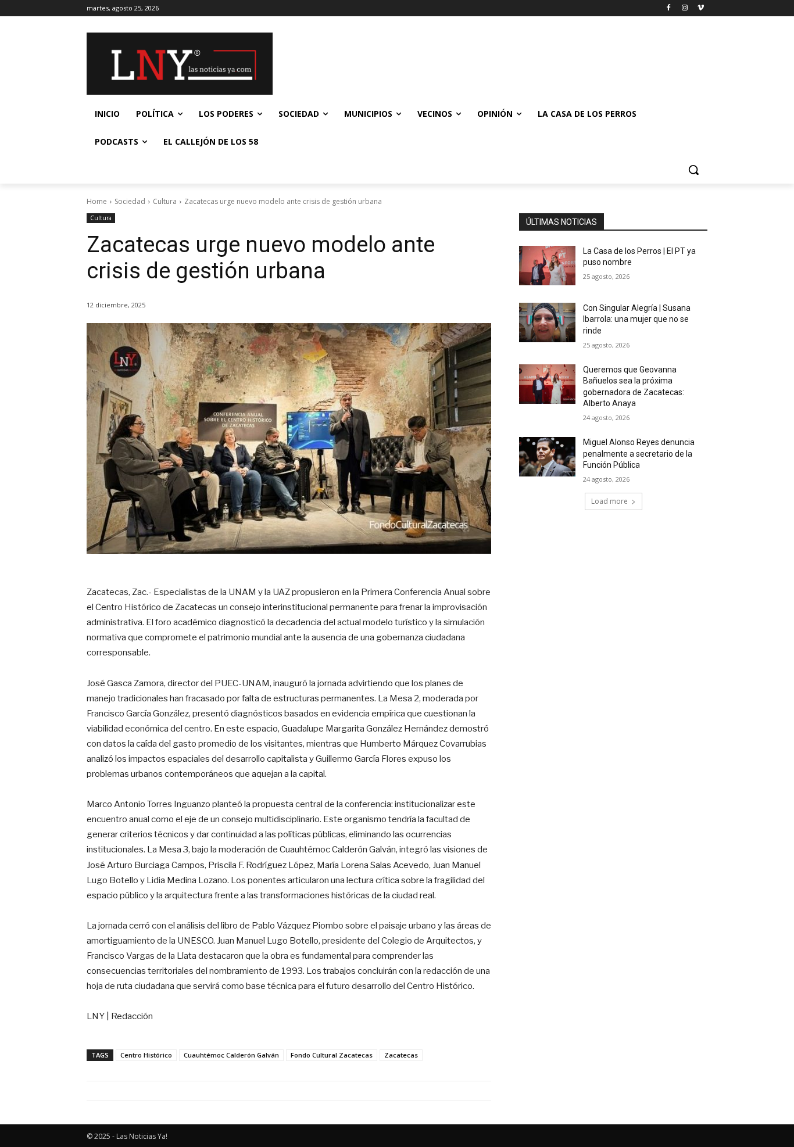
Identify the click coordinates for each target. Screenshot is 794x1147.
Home (97, 201)
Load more (609, 501)
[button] (693, 170)
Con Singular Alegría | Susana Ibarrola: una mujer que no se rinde (637, 319)
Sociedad (130, 201)
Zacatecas (401, 1055)
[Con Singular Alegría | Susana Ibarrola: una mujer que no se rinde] (547, 322)
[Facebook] (668, 8)
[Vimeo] (700, 8)
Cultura (165, 201)
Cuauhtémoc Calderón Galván (231, 1055)
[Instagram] (684, 8)
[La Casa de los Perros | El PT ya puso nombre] (547, 265)
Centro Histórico (146, 1055)
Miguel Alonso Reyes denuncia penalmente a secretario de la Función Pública (639, 453)
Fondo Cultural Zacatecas (332, 1055)
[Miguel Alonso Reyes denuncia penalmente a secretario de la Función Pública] (547, 456)
